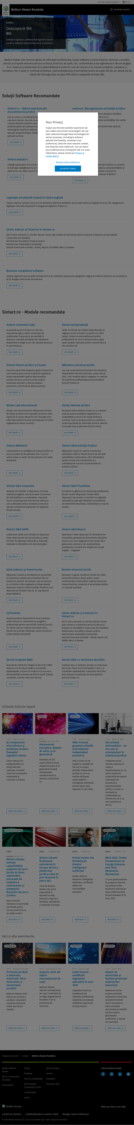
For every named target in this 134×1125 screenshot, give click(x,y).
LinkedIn (120, 1074)
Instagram (112, 1074)
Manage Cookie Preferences (68, 162)
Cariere (49, 1073)
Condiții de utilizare (11, 1114)
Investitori (50, 1079)
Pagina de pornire (10, 1056)
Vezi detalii (14, 142)
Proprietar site (52, 1084)
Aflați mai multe (15, 811)
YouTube (128, 1074)
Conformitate (30, 1092)
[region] (68, 144)
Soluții (25, 1056)
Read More (13, 919)
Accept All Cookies (68, 168)
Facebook (103, 1074)
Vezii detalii (13, 212)
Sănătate (28, 1073)
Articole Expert (53, 1068)
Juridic (27, 1097)
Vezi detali (79, 180)
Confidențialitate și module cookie (41, 1114)
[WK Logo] (12, 1106)
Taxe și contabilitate (33, 1079)
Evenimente (7, 1085)
